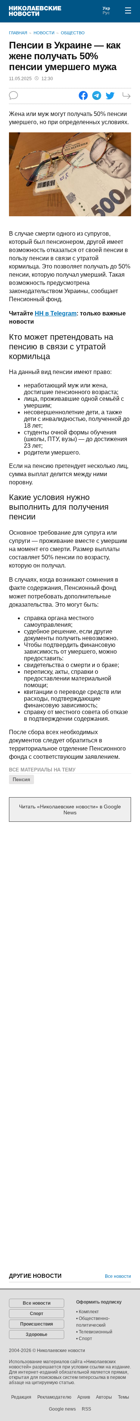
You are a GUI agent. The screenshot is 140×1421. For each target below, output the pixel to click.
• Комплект (87, 1311)
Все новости (118, 1276)
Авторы (104, 1397)
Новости (44, 33)
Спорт (36, 1313)
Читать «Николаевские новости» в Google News (70, 809)
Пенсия (21, 779)
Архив (83, 1397)
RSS (86, 1409)
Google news (62, 1409)
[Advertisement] (70, 904)
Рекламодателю (54, 1397)
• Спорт (84, 1338)
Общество (73, 33)
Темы (123, 1397)
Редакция (21, 1397)
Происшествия (36, 1324)
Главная (18, 33)
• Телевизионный (94, 1331)
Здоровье (36, 1334)
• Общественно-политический (93, 1322)
